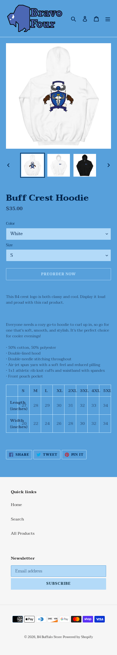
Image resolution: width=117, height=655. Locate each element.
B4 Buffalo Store (49, 637)
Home (16, 504)
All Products (23, 533)
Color (10, 224)
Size (9, 245)
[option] (33, 165)
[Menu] (107, 18)
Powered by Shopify (78, 637)
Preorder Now (58, 274)
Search (17, 519)
